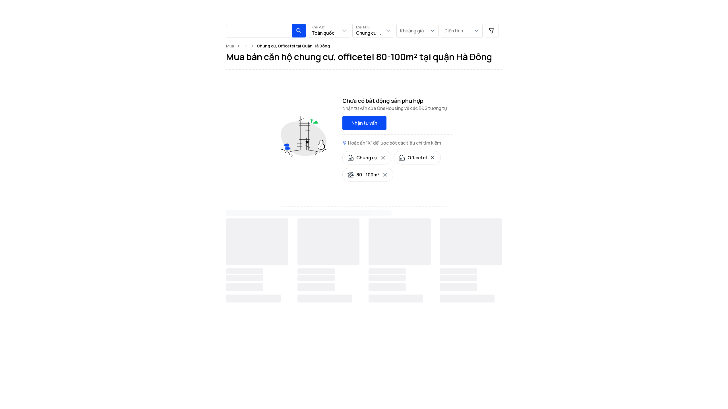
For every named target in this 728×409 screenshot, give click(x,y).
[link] (293, 46)
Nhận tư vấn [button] (364, 123)
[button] (299, 30)
